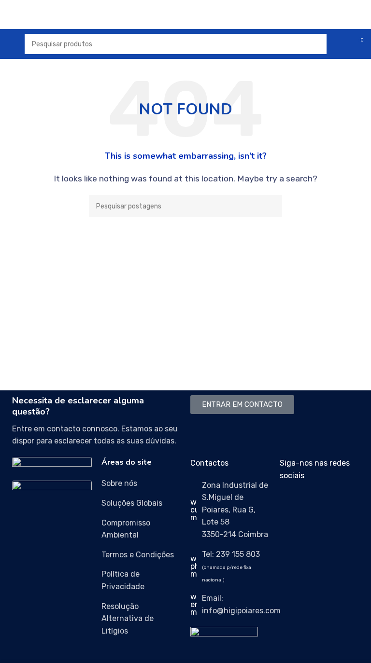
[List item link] (141, 483)
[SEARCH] (271, 206)
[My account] (340, 44)
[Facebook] (292, 503)
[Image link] (52, 463)
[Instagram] (318, 503)
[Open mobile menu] (11, 44)
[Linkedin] (344, 503)
